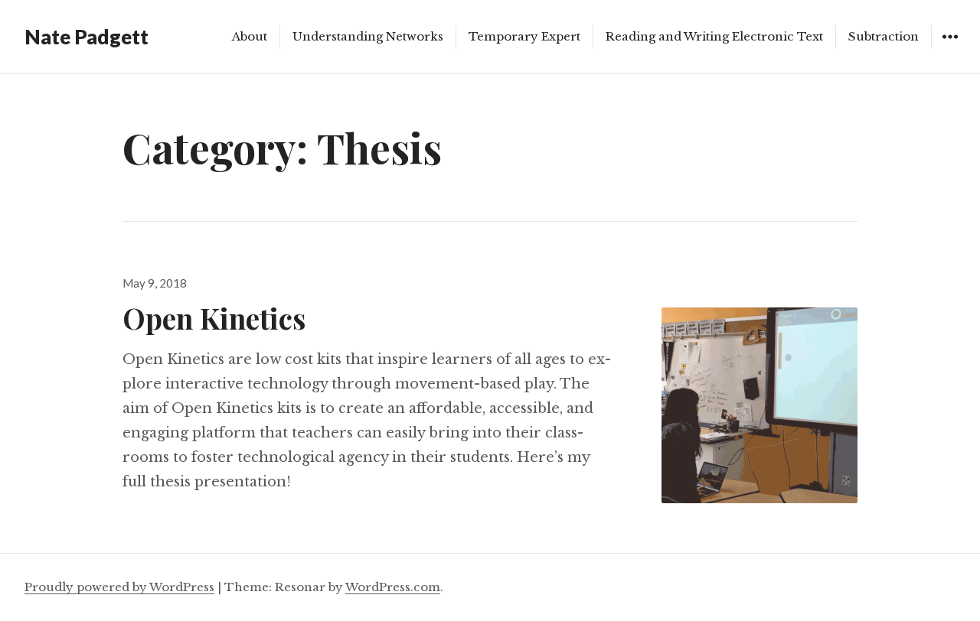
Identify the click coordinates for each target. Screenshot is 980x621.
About (249, 36)
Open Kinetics (213, 318)
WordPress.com (392, 587)
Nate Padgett (86, 36)
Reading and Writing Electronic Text (714, 36)
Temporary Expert (524, 36)
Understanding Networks (367, 36)
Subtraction (883, 36)
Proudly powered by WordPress (119, 587)
